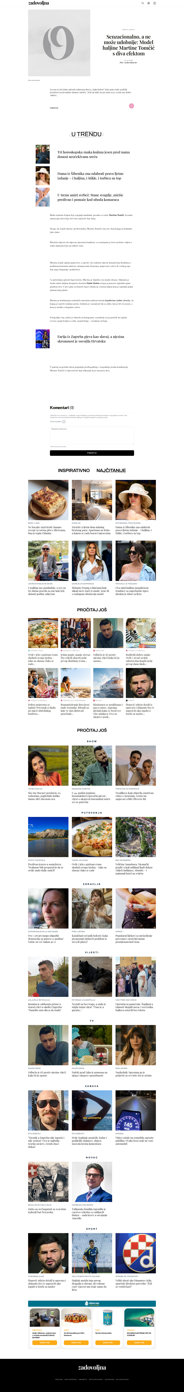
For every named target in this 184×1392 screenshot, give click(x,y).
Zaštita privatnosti (96, 1379)
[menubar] (149, 3)
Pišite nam (59, 1379)
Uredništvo (83, 1379)
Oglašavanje (109, 1379)
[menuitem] (149, 3)
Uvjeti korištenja (70, 1379)
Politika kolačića (122, 1379)
